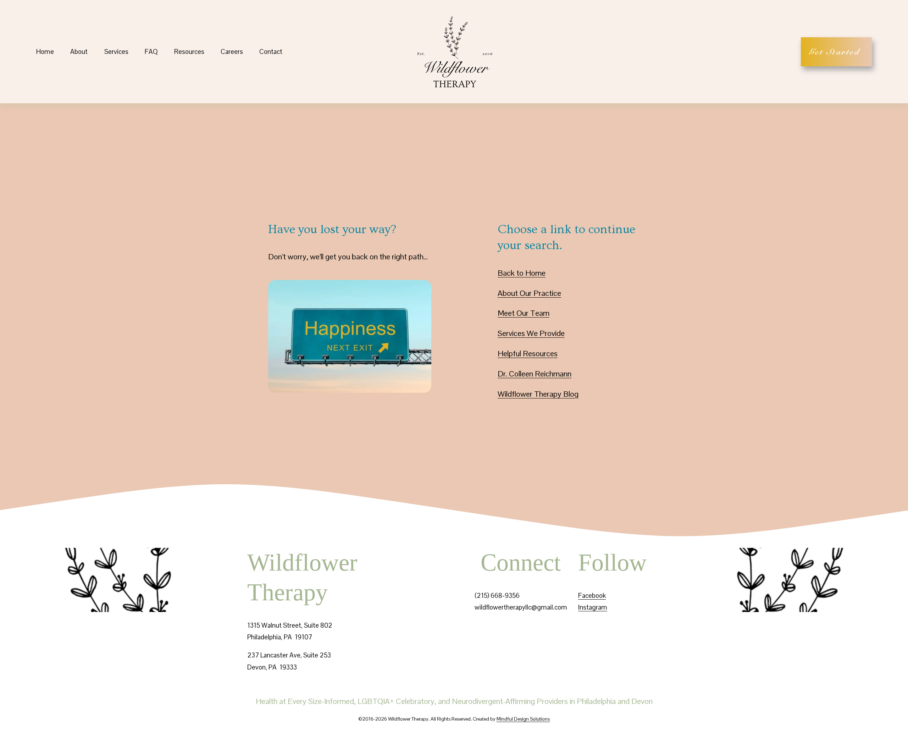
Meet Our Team (523, 313)
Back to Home (522, 273)
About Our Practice (529, 293)
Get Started (836, 51)
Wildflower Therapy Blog (538, 394)
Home (45, 52)
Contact (270, 52)
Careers (232, 52)
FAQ (151, 52)
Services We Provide (531, 333)
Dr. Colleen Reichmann (534, 374)
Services (116, 52)
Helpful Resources (528, 353)
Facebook (592, 595)
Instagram (592, 607)
